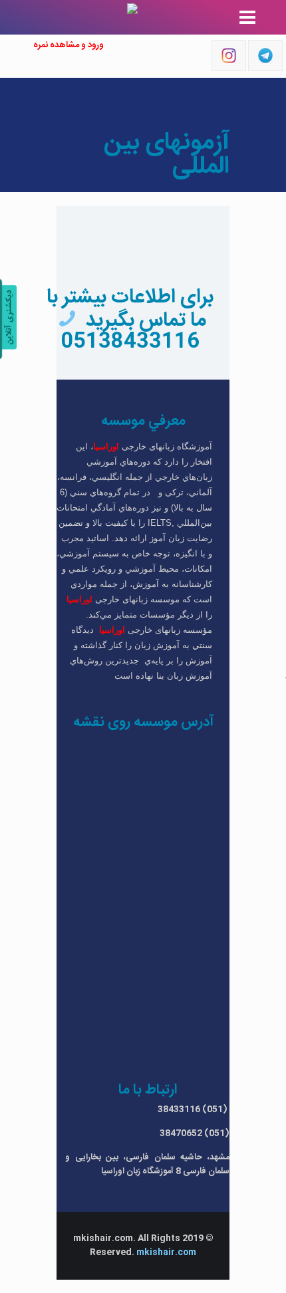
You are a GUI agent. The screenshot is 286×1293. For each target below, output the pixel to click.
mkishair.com (166, 1252)
